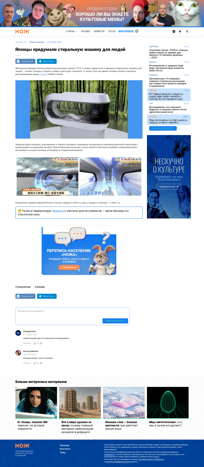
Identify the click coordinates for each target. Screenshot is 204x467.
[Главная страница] (22, 31)
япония (40, 286)
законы (153, 91)
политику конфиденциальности (118, 462)
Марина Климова (37, 42)
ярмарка (153, 75)
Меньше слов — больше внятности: (121, 425)
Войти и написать (115, 321)
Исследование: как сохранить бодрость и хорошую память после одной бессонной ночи (168, 109)
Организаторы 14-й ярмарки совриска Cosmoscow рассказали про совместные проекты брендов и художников (167, 82)
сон (151, 104)
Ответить (27, 343)
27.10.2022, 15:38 (30, 335)
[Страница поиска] (187, 31)
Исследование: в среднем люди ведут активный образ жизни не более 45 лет (166, 68)
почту (157, 457)
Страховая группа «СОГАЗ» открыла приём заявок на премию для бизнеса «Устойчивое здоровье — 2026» (168, 54)
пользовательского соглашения (151, 459)
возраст (153, 62)
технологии (21, 42)
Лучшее (85, 31)
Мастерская (125, 31)
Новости (99, 31)
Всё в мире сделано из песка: (77, 427)
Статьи (70, 31)
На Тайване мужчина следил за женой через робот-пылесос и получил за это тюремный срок (166, 96)
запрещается (109, 454)
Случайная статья (136, 31)
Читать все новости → (163, 128)
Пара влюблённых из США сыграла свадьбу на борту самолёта (168, 121)
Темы (63, 452)
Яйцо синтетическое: (165, 423)
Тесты (112, 31)
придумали (59, 211)
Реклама (64, 445)
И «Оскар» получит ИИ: (33, 425)
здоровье (153, 47)
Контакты (65, 449)
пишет (43, 74)
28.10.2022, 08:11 (30, 354)
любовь (153, 117)
